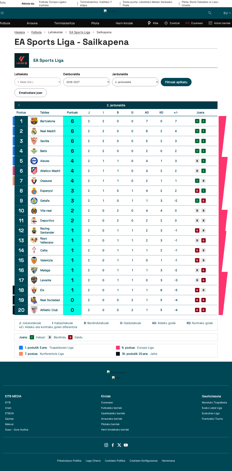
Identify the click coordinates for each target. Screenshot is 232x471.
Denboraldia (71, 74)
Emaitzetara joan (30, 93)
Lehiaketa (21, 74)
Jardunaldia (120, 74)
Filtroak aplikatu (176, 82)
